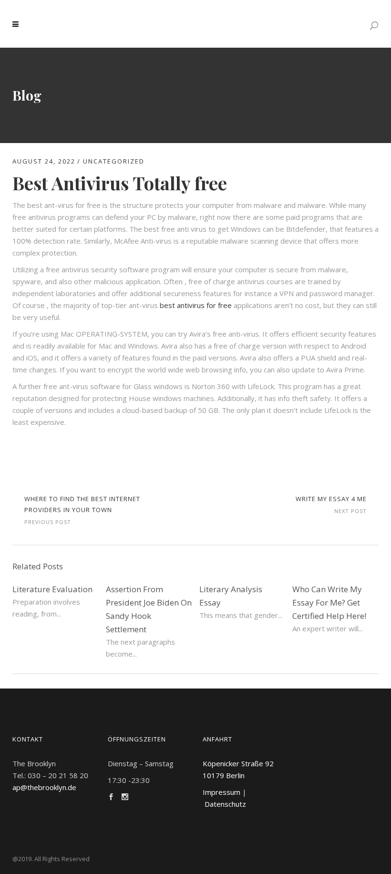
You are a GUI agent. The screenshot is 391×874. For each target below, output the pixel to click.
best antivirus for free (196, 305)
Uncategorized (113, 161)
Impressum (221, 792)
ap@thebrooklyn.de (44, 787)
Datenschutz (225, 804)
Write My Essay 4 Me (331, 498)
